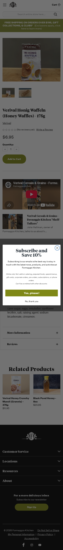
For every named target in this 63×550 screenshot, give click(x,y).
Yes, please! (31, 292)
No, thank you (31, 301)
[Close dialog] (57, 248)
